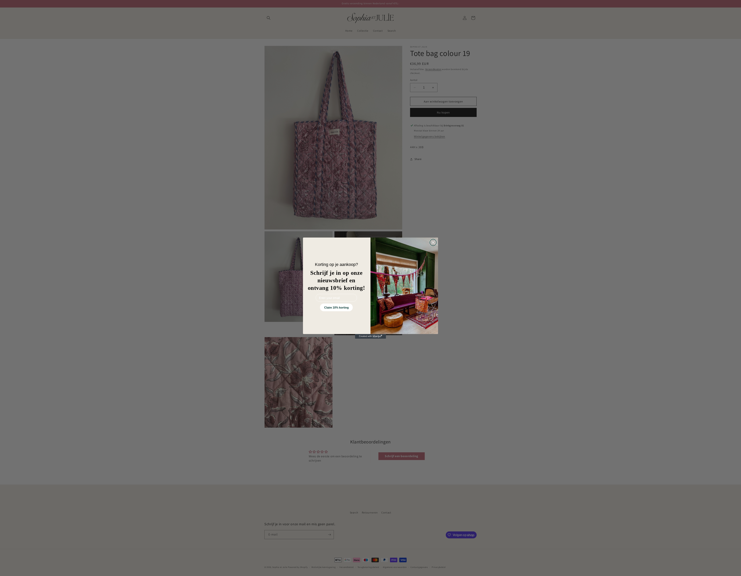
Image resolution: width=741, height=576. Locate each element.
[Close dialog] (433, 242)
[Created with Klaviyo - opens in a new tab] (370, 336)
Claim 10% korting (336, 307)
